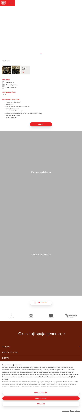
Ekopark (5, 358)
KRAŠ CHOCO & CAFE (10, 352)
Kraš (41, 326)
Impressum (65, 411)
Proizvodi (6, 347)
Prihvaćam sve (41, 398)
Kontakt (41, 124)
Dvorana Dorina (41, 254)
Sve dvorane (42, 302)
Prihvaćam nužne (41, 392)
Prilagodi (41, 404)
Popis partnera (75, 411)
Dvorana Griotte (41, 172)
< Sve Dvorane (6, 61)
